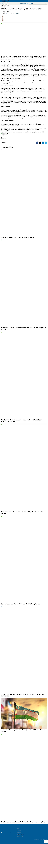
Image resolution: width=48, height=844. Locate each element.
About (18, 828)
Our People (19, 830)
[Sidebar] (1, 254)
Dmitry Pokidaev (16, 13)
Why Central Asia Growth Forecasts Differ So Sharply (17, 237)
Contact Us (19, 832)
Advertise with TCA (20, 834)
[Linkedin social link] (43, 142)
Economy (4, 142)
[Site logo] (24, 3)
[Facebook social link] (37, 142)
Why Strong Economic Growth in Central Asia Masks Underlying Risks (23, 822)
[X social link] (40, 142)
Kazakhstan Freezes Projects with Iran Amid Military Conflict (20, 604)
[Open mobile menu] (1, 3)
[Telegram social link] (46, 142)
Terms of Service (20, 836)
